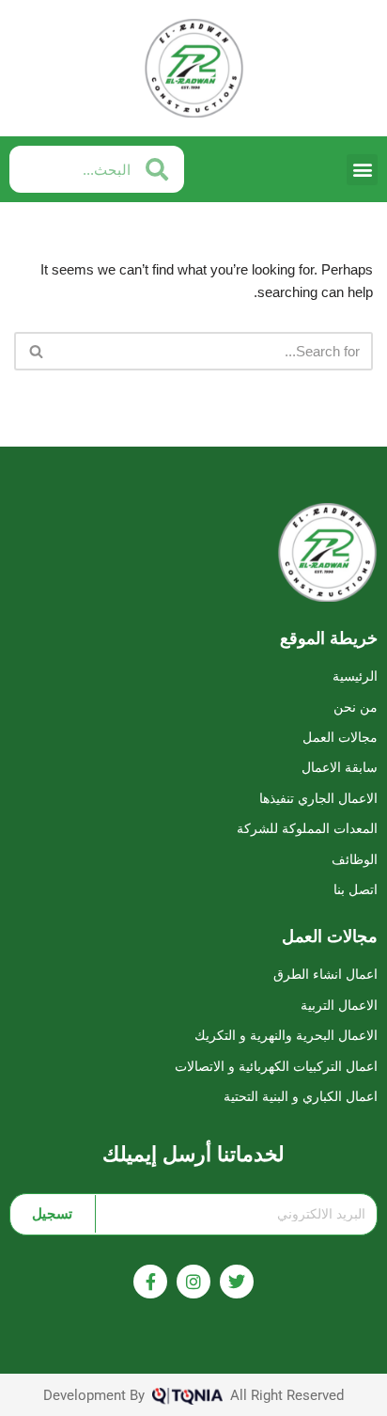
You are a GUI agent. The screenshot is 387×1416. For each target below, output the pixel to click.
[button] (362, 169)
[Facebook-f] (150, 1281)
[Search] (35, 351)
